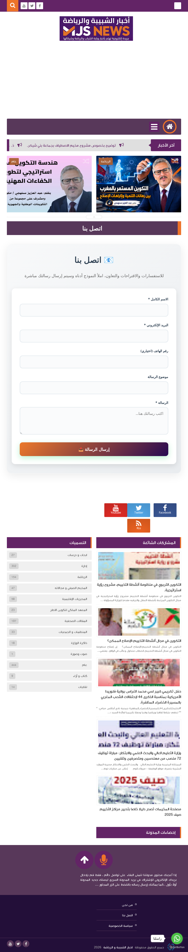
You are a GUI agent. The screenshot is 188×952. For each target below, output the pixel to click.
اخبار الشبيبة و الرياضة (118, 947)
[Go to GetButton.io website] (177, 947)
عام (84, 665)
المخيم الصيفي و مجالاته (71, 588)
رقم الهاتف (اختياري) (154, 351)
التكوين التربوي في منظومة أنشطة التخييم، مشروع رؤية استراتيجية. (139, 587)
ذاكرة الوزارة (79, 643)
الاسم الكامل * (158, 299)
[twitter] (18, 943)
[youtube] (10, 943)
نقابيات (82, 687)
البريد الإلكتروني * (156, 325)
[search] (12, 6)
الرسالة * (161, 402)
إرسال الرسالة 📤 (94, 449)
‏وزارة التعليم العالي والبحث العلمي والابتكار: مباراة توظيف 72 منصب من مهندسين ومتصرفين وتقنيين (139, 755)
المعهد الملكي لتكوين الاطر (68, 610)
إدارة (84, 566)
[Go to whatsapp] (177, 938)
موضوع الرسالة (158, 377)
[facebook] (25, 943)
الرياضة (82, 577)
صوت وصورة (79, 654)
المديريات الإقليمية (74, 599)
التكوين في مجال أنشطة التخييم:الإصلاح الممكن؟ (144, 640)
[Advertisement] (94, 84)
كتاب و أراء (80, 676)
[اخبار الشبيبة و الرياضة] (96, 28)
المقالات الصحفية (76, 621)
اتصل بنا (127, 915)
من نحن (127, 905)
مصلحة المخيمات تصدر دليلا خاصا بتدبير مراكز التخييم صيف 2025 (140, 812)
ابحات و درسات (77, 555)
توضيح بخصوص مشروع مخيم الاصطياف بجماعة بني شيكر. (95, 145)
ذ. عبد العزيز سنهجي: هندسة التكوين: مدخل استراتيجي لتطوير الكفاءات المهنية (138, 194)
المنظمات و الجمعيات (73, 632)
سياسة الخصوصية (121, 926)
